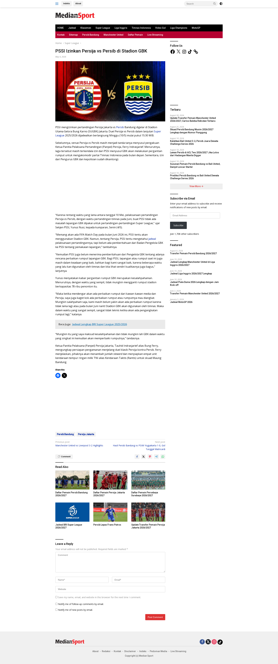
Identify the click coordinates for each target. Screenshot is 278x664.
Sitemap (73, 34)
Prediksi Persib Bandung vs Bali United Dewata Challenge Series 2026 (194, 177)
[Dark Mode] (221, 3)
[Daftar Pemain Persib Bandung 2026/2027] (72, 480)
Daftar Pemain (135, 34)
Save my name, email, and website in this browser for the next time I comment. (99, 597)
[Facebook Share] (137, 456)
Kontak (61, 34)
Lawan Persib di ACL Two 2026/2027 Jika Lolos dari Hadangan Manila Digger (194, 154)
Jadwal (72, 28)
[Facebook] (202, 642)
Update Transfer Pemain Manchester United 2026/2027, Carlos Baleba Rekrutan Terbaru (193, 119)
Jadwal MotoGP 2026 (181, 302)
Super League (103, 28)
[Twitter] (208, 642)
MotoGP (196, 28)
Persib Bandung (90, 34)
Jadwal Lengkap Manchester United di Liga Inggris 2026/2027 (192, 263)
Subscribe (178, 225)
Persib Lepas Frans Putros (107, 524)
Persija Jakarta (86, 434)
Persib (120, 127)
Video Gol (160, 28)
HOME (60, 28)
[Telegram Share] (156, 456)
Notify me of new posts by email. (75, 609)
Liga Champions (178, 28)
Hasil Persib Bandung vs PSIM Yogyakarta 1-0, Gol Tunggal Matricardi (139, 445)
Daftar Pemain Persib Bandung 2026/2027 (71, 494)
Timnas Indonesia (141, 28)
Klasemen (85, 28)
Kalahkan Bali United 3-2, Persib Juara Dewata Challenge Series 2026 (194, 142)
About (78, 3)
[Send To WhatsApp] (162, 456)
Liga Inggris (121, 28)
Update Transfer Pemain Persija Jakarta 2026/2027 (148, 526)
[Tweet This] (143, 456)
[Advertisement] (143, 15)
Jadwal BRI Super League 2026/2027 (68, 526)
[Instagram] (214, 642)
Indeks (66, 3)
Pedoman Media (158, 651)
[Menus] (57, 3)
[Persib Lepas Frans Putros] (110, 512)
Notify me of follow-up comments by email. (81, 604)
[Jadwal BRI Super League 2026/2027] (72, 512)
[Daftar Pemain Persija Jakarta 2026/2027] (110, 480)
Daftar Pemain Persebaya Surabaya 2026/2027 (144, 494)
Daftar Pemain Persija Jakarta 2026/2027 (109, 494)
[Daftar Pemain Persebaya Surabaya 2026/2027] (148, 480)
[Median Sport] (74, 15)
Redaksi (106, 651)
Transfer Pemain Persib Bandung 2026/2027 (193, 253)
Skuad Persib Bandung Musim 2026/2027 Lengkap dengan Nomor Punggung (191, 131)
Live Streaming (155, 34)
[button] (214, 3)
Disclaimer (130, 651)
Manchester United (113, 34)
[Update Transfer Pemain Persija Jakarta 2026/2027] (148, 512)
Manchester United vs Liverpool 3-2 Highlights (79, 443)
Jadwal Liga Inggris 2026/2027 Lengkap (191, 273)
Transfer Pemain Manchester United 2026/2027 (195, 293)
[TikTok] (220, 642)
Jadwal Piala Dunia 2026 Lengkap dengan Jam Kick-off (194, 283)
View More (195, 186)
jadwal (152, 239)
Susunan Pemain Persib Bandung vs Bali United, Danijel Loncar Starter (195, 165)
